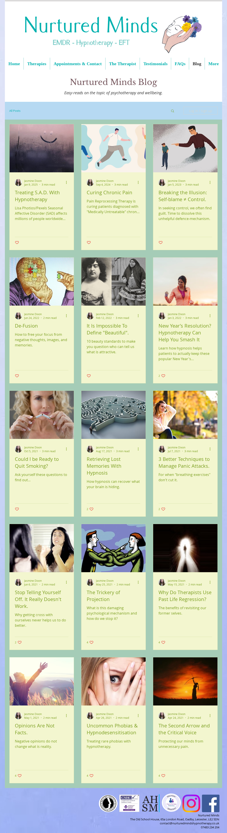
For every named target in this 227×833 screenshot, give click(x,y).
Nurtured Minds (91, 25)
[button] (172, 111)
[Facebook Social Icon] (210, 803)
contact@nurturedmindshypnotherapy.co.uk (189, 823)
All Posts (14, 111)
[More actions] (67, 182)
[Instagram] (191, 803)
